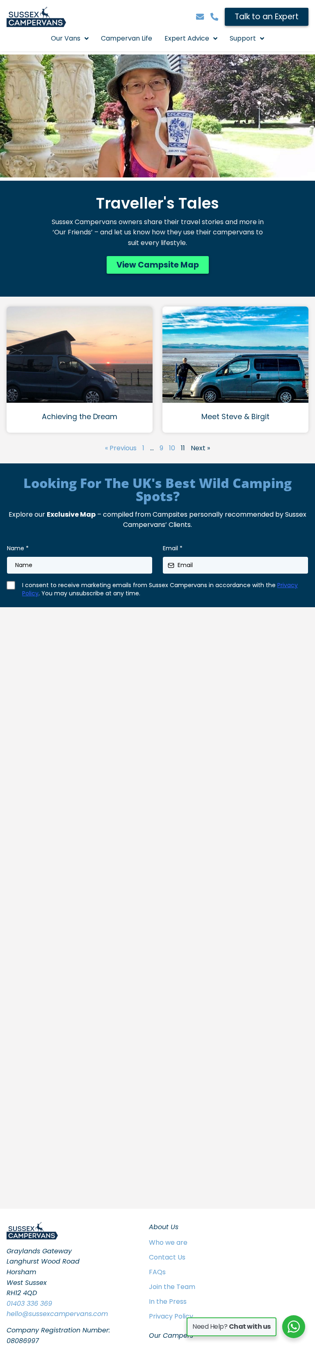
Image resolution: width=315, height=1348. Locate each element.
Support (243, 38)
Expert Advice (186, 38)
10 (172, 448)
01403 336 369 (29, 1303)
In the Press (168, 1301)
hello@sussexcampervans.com (57, 1313)
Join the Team (172, 1286)
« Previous (121, 448)
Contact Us (167, 1257)
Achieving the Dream (79, 417)
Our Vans (65, 38)
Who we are (168, 1242)
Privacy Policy (171, 1316)
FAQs (157, 1272)
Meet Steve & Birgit (235, 417)
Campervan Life (126, 38)
